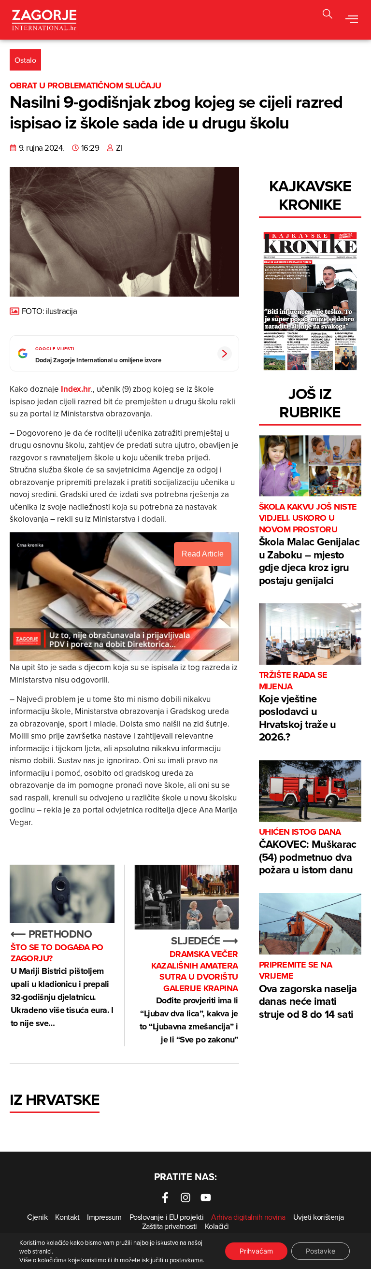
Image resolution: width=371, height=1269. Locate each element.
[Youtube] (205, 1197)
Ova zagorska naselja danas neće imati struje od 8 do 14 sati (308, 990)
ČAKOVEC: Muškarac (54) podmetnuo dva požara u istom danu (308, 852)
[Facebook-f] (165, 1197)
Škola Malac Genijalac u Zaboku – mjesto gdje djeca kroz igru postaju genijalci (309, 544)
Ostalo (25, 60)
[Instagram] (185, 1197)
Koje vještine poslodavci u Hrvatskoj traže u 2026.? (297, 707)
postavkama (186, 1259)
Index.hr (76, 389)
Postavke (320, 1251)
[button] (351, 19)
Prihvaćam (256, 1251)
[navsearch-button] (327, 15)
